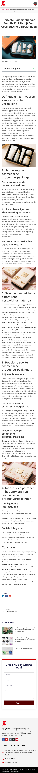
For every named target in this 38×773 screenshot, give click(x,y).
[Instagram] (13, 739)
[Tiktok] (10, 739)
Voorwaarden (15, 771)
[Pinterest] (16, 739)
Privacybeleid (5, 771)
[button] (35, 4)
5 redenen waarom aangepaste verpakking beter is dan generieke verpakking (24, 639)
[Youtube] (6, 739)
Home (3, 9)
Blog (7, 9)
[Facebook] (3, 739)
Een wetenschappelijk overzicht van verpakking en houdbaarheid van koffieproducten (25, 629)
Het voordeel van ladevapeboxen (24, 648)
